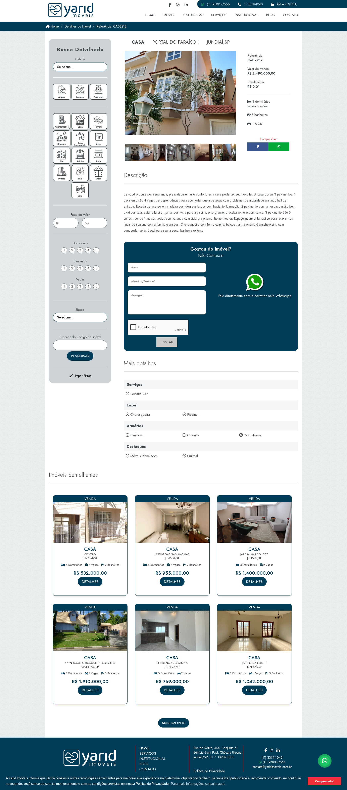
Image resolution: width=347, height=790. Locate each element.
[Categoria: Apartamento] (61, 121)
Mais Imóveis (173, 723)
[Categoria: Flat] (61, 156)
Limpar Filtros (82, 376)
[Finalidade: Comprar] (80, 92)
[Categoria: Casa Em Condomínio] (80, 138)
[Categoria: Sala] (80, 173)
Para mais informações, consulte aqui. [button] (198, 783)
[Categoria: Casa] (80, 121)
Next (240, 154)
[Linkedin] (186, 5)
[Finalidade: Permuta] (98, 92)
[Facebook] (170, 5)
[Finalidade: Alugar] (61, 92)
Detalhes (90, 581)
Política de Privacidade (209, 771)
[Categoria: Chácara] (61, 138)
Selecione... (65, 66)
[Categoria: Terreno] (98, 121)
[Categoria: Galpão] (80, 156)
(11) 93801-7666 (218, 4)
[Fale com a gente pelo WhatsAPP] (325, 761)
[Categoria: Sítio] (80, 190)
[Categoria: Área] (98, 138)
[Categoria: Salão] (98, 173)
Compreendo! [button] (324, 781)
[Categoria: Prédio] (61, 173)
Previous (121, 154)
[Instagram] (178, 5)
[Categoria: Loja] (98, 156)
